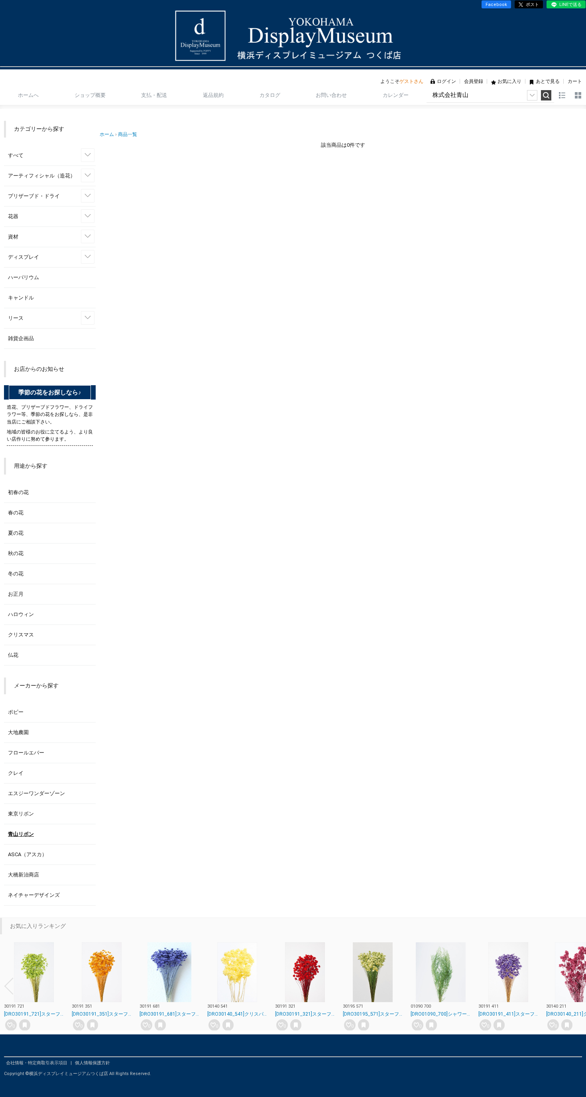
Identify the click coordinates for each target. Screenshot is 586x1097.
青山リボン (21, 834)
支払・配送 (154, 95)
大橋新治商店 (23, 875)
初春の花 (18, 492)
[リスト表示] (562, 95)
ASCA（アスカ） (27, 854)
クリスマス (21, 635)
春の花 (16, 513)
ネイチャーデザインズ (34, 895)
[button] (9, 986)
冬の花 (16, 574)
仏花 (13, 655)
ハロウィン (21, 614)
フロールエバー (26, 753)
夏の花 (16, 533)
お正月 (16, 594)
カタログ (270, 95)
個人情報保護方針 (92, 1062)
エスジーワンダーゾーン (36, 793)
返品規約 (213, 95)
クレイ (16, 773)
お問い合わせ (331, 95)
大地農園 (18, 732)
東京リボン (21, 814)
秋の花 (16, 553)
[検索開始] (546, 95)
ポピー (16, 712)
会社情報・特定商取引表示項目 (37, 1062)
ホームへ (28, 95)
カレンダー (396, 95)
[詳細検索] (532, 95)
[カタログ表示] (578, 95)
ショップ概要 (90, 95)
